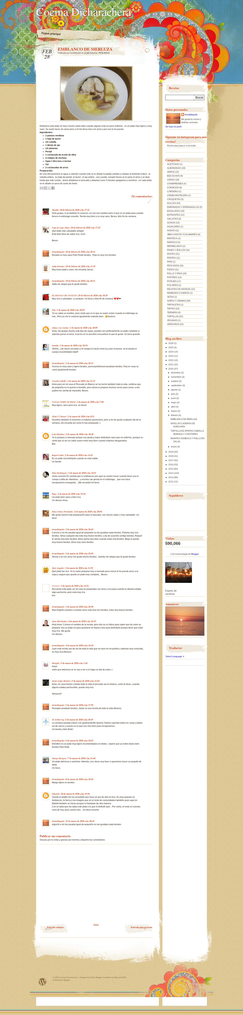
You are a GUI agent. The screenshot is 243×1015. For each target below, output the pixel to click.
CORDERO (172, 191)
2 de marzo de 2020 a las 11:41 (79, 455)
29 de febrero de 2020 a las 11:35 (80, 266)
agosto (174, 390)
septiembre (176, 385)
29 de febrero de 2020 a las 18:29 (93, 295)
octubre (175, 381)
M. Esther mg (58, 719)
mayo (174, 402)
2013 (171, 477)
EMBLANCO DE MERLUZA (184, 419)
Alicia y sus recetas (60, 327)
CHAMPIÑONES (175, 183)
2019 (171, 452)
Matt (93, 977)
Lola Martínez (58, 434)
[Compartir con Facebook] (53, 188)
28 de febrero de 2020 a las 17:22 (74, 209)
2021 (171, 364)
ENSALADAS (173, 211)
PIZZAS (170, 269)
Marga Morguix (59, 758)
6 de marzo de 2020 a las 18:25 (79, 740)
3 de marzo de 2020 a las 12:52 (75, 585)
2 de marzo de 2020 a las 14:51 (82, 472)
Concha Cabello (59, 380)
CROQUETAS (173, 199)
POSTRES (172, 277)
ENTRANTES (173, 215)
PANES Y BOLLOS (176, 250)
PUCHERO (172, 285)
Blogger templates (103, 977)
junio (173, 398)
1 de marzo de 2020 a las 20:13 (79, 363)
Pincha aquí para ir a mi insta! (181, 145)
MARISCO (172, 242)
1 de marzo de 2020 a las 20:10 (74, 345)
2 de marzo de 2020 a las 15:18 (71, 493)
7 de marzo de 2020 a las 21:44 (81, 758)
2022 (171, 360)
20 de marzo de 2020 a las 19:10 (75, 793)
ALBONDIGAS (174, 168)
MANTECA (172, 238)
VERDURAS (173, 324)
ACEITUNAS (173, 164)
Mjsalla (55, 209)
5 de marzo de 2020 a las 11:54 (85, 680)
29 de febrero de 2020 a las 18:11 (80, 280)
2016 (171, 464)
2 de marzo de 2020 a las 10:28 (79, 434)
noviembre (176, 377)
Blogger (195, 554)
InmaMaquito (58, 251)
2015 (171, 469)
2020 (171, 369)
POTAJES (171, 281)
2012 (171, 481)
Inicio (96, 924)
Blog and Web (120, 977)
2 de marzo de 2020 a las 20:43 (79, 529)
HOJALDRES (173, 226)
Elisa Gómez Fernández (62, 511)
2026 (171, 343)
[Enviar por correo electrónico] (41, 188)
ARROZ (171, 172)
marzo (174, 411)
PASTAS (171, 254)
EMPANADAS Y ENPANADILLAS (183, 207)
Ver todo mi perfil (173, 126)
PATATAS (171, 258)
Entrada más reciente (141, 927)
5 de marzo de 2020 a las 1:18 (74, 663)
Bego (54, 493)
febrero (174, 415)
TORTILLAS (173, 316)
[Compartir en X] (49, 188)
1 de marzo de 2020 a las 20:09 (83, 327)
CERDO (171, 180)
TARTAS (171, 308)
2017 (171, 460)
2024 (171, 352)
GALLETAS (172, 219)
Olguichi (56, 793)
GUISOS (171, 222)
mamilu (55, 345)
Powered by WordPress (42, 981)
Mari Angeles (58, 568)
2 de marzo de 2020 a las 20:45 (79, 553)
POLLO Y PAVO (174, 273)
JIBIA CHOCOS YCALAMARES (182, 234)
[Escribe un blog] (45, 188)
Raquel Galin (58, 455)
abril (173, 407)
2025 (171, 347)
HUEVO (171, 230)
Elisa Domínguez (59, 472)
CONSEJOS (173, 187)
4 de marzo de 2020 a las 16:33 (82, 621)
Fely (54, 309)
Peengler (55, 663)
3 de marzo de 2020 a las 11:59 (79, 568)
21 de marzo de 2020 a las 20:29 (80, 821)
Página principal (51, 33)
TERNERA (172, 312)
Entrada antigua (55, 927)
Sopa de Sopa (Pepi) (60, 227)
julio (173, 394)
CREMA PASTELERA (177, 195)
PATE (169, 262)
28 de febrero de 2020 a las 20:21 (80, 251)
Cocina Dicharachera (83, 11)
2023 (171, 356)
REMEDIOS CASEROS (178, 293)
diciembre (176, 372)
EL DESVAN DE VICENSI (64, 295)
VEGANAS (172, 320)
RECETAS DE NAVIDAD (179, 289)
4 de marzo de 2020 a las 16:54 (79, 645)
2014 (171, 473)
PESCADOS (104, 53)
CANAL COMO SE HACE (64, 401)
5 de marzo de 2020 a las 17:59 (79, 705)
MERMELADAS (174, 246)
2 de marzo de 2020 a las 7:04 (90, 401)
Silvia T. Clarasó (59, 416)
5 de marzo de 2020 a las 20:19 (79, 719)
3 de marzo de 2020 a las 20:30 (79, 606)
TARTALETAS (173, 304)
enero (174, 446)
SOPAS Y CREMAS (176, 301)
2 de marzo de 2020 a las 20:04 (88, 511)
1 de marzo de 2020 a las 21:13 (81, 380)
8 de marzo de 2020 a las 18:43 (79, 779)
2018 (171, 456)
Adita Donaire (58, 266)
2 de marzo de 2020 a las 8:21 (81, 416)
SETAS (170, 297)
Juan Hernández (59, 621)
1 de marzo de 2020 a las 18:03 (70, 309)
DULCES (171, 203)
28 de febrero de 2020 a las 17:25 (85, 227)
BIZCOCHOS (173, 176)
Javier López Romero (61, 680)
